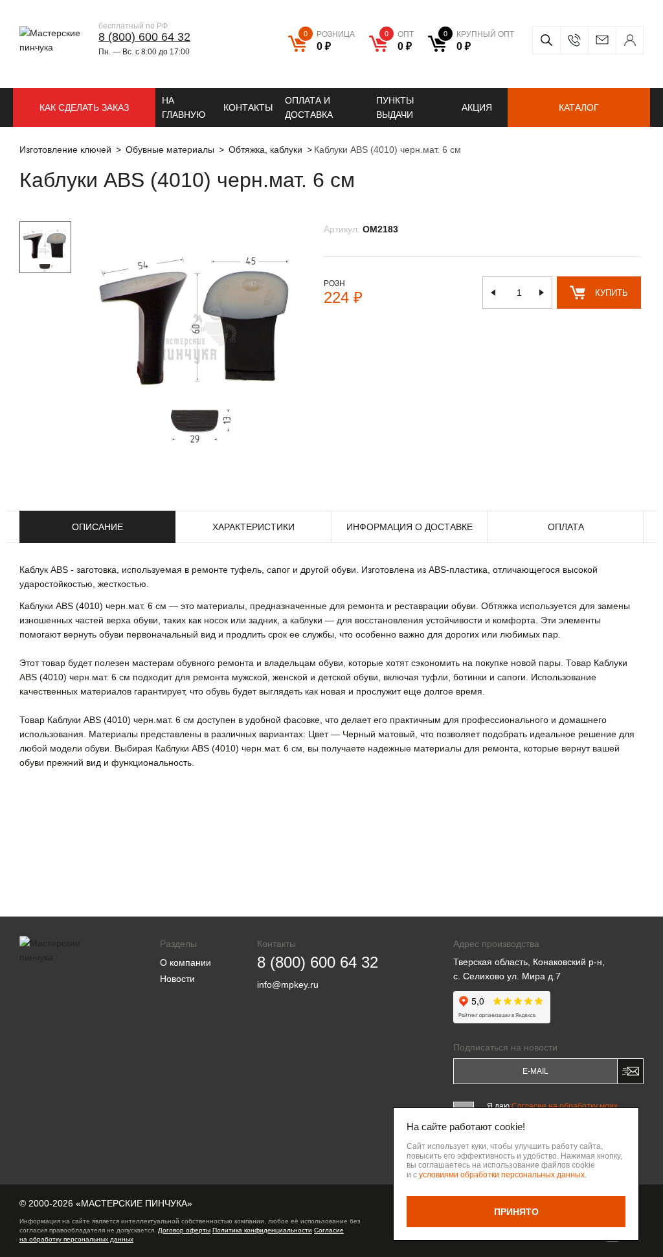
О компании (185, 962)
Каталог (579, 107)
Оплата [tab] (566, 527)
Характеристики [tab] (253, 527)
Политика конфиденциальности (262, 1230)
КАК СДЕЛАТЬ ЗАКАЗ (84, 107)
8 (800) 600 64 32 (144, 36)
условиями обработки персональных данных (502, 1174)
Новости (177, 978)
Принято (516, 1212)
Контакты (248, 107)
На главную (183, 107)
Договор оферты (184, 1230)
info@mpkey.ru (602, 40)
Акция (477, 107)
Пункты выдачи (395, 107)
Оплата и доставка (309, 107)
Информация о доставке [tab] (409, 527)
